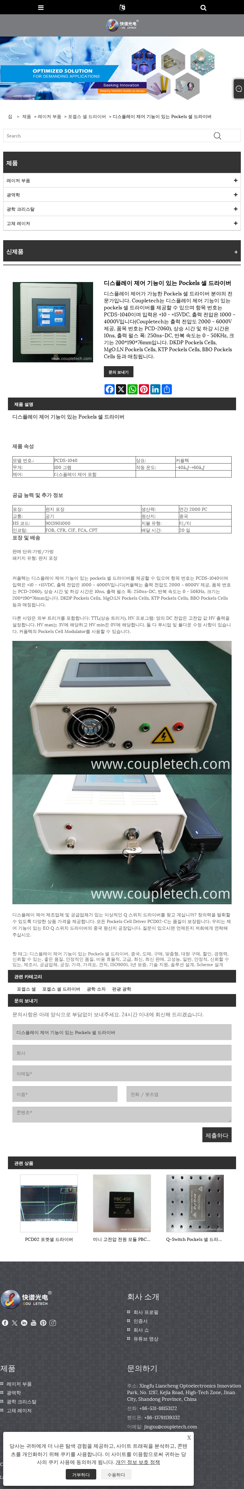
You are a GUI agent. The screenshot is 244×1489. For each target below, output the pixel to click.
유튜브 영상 (146, 1338)
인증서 (140, 1320)
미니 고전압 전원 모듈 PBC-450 (123, 1238)
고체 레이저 (18, 223)
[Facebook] (5, 1323)
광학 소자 (96, 988)
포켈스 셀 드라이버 (87, 116)
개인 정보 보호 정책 (138, 1462)
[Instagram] (53, 1323)
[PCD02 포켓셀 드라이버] (49, 1201)
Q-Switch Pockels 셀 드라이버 (196, 1238)
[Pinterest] (43, 1323)
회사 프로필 (146, 1311)
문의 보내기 (119, 372)
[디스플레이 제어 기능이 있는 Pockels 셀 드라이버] (53, 322)
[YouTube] (33, 1323)
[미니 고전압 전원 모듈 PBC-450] (122, 1201)
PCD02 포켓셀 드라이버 (49, 1238)
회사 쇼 (141, 1329)
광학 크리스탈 (21, 208)
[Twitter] (14, 1323)
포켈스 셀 (26, 988)
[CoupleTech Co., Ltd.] (122, 24)
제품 (26, 116)
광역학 (13, 194)
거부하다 (81, 1474)
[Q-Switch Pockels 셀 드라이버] (195, 1201)
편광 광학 (121, 988)
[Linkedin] (24, 1323)
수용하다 (116, 1474)
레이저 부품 (49, 116)
